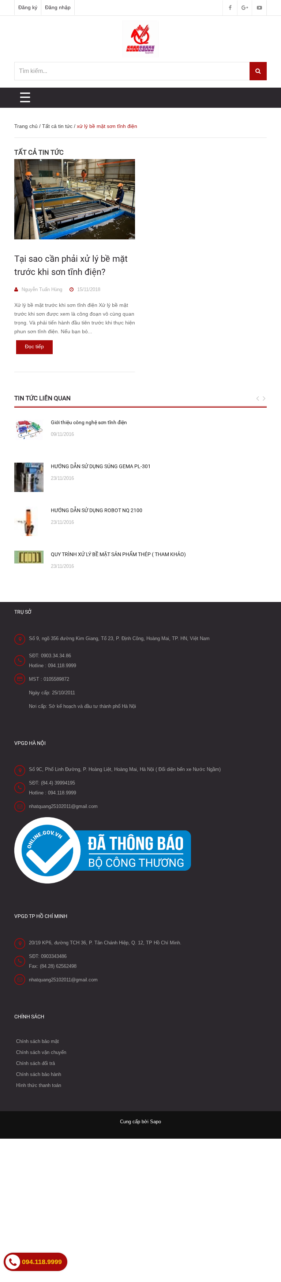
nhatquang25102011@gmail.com (63, 806)
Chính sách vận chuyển (41, 1052)
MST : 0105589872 (49, 679)
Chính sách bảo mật (37, 1041)
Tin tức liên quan (42, 398)
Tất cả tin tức (57, 126)
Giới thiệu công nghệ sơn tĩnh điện (89, 422)
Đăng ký (27, 7)
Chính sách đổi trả (35, 1063)
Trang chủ (26, 126)
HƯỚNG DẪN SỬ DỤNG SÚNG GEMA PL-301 (101, 466)
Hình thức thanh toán (38, 1085)
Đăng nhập (58, 7)
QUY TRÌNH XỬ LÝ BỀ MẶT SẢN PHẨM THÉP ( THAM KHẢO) (118, 554)
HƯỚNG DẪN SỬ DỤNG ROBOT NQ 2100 (96, 510)
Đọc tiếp (34, 346)
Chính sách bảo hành (38, 1074)
